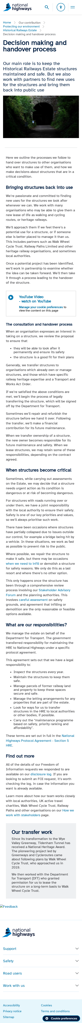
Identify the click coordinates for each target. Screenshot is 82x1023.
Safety (8, 961)
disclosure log (41, 774)
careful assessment (33, 600)
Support (9, 948)
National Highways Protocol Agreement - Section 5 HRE (40, 740)
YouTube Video (35, 299)
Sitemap (8, 1017)
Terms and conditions (55, 1011)
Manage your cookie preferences (41, 307)
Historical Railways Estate (20, 30)
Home (7, 22)
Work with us (14, 985)
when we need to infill (22, 563)
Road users (12, 973)
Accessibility (11, 1005)
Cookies (46, 1005)
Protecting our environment (21, 26)
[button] (9, 906)
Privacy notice (12, 1011)
